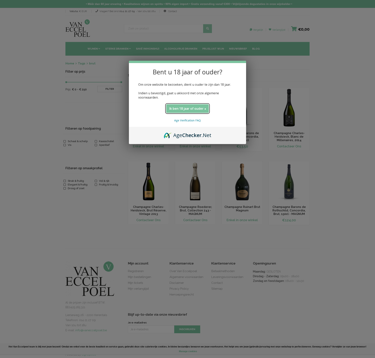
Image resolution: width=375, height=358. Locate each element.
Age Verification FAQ (187, 120)
